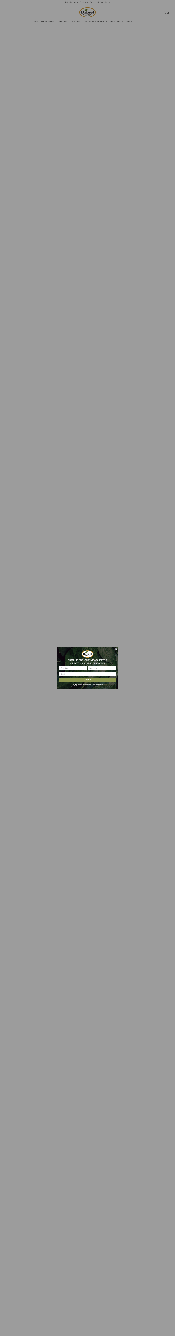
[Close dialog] (116, 649)
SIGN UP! (87, 680)
